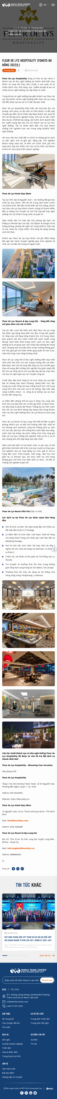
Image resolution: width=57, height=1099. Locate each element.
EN (42, 8)
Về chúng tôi (8, 1019)
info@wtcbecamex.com (17, 1001)
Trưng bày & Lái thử (11, 1056)
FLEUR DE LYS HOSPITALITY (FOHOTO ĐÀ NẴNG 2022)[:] (27, 33)
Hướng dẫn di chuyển (12, 1077)
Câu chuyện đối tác (11, 1023)
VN (44, 4)
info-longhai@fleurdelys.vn (20, 848)
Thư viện (6, 1027)
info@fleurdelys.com (17, 820)
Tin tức (34, 1043)
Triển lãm (6, 1048)
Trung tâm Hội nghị (40, 1023)
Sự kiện (34, 1039)
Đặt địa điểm (8, 1073)
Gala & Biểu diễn (10, 1052)
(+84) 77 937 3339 (15, 1006)
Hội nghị (6, 1039)
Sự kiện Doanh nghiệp (12, 1043)
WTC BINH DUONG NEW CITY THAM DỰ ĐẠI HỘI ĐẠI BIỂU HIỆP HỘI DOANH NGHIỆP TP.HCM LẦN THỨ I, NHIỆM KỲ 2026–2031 (28, 939)
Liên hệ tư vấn (8, 1068)
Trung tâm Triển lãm (40, 1019)
